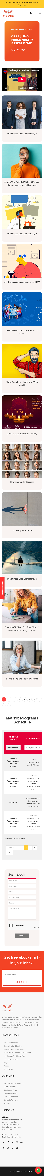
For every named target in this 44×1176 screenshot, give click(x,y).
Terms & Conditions (10, 1097)
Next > (9, 852)
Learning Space (17, 29)
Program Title (33, 738)
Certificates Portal (10, 1090)
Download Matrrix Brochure (13, 1083)
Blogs (5, 1063)
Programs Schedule (10, 1059)
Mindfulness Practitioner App (14, 1056)
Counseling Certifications (12, 1046)
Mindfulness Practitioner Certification (17, 1053)
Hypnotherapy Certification (13, 1049)
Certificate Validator (11, 1093)
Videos (6, 1066)
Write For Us (8, 1069)
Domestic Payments (10, 1100)
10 (9, 704)
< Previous (11, 848)
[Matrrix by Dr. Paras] (8, 13)
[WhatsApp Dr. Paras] (38, 1170)
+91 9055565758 (14, 1134)
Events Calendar (9, 1087)
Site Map (6, 1103)
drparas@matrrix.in (14, 1137)
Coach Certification (10, 1043)
